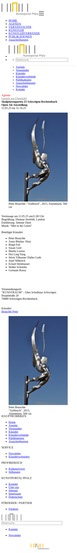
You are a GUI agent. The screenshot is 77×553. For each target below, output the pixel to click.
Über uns (14, 487)
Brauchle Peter (9, 311)
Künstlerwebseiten (19, 456)
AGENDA (15, 23)
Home (12, 422)
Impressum (15, 493)
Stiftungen (14, 471)
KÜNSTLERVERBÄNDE (24, 33)
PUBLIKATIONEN (20, 36)
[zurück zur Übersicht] (14, 98)
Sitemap (13, 490)
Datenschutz (16, 496)
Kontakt (20, 89)
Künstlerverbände (26, 76)
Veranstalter (22, 70)
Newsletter (22, 86)
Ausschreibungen (18, 39)
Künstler (20, 73)
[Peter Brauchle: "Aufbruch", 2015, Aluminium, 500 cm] (38, 200)
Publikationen (23, 79)
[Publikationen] (38, 549)
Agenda (20, 66)
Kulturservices (17, 468)
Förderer (13, 508)
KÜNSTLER (16, 30)
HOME (13, 20)
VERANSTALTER (20, 26)
